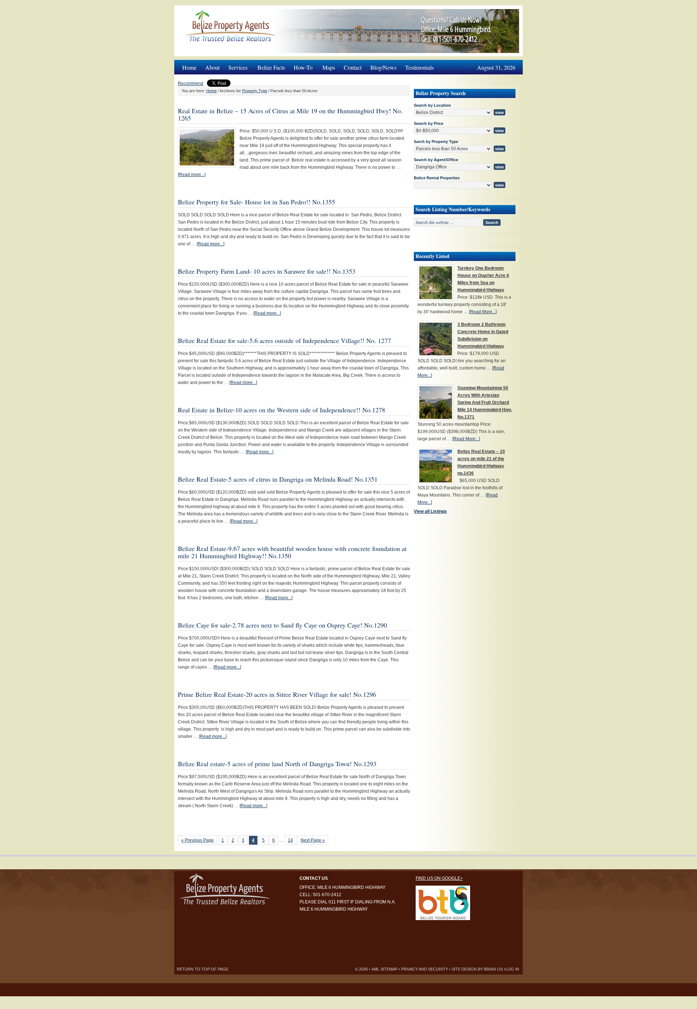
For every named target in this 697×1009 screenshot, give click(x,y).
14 (290, 840)
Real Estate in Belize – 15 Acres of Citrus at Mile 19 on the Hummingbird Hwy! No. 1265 (290, 114)
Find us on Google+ (439, 878)
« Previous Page (197, 840)
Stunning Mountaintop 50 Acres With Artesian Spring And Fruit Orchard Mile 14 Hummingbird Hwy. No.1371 (484, 402)
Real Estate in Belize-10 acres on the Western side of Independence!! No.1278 (281, 409)
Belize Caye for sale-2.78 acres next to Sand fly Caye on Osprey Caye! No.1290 (282, 625)
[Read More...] (483, 311)
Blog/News (383, 67)
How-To (301, 65)
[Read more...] (191, 174)
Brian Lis (493, 969)
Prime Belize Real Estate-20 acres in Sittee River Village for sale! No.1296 (277, 694)
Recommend (190, 83)
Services (236, 65)
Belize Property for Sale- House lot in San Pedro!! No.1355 (256, 201)
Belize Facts (271, 67)
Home (189, 67)
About (212, 67)
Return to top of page (202, 969)
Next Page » (313, 840)
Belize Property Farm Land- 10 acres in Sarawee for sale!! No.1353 (266, 271)
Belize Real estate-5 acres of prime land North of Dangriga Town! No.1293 (277, 763)
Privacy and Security (424, 969)
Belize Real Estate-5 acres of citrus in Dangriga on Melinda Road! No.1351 (278, 479)
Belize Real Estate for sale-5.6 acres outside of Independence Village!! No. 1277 (284, 340)
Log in (512, 969)
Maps (328, 67)
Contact (353, 67)
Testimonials (419, 67)
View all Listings (430, 511)
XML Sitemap (384, 969)
